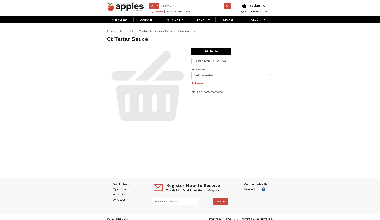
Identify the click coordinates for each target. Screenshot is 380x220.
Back (112, 31)
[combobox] (154, 6)
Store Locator (120, 194)
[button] (211, 51)
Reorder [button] (159, 11)
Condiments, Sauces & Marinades (158, 31)
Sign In (243, 11)
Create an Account (258, 11)
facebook (250, 189)
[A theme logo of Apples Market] (126, 6)
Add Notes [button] (197, 83)
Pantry (131, 31)
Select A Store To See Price (210, 61)
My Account (120, 189)
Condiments (187, 31)
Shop (121, 31)
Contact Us (119, 199)
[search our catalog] (227, 6)
